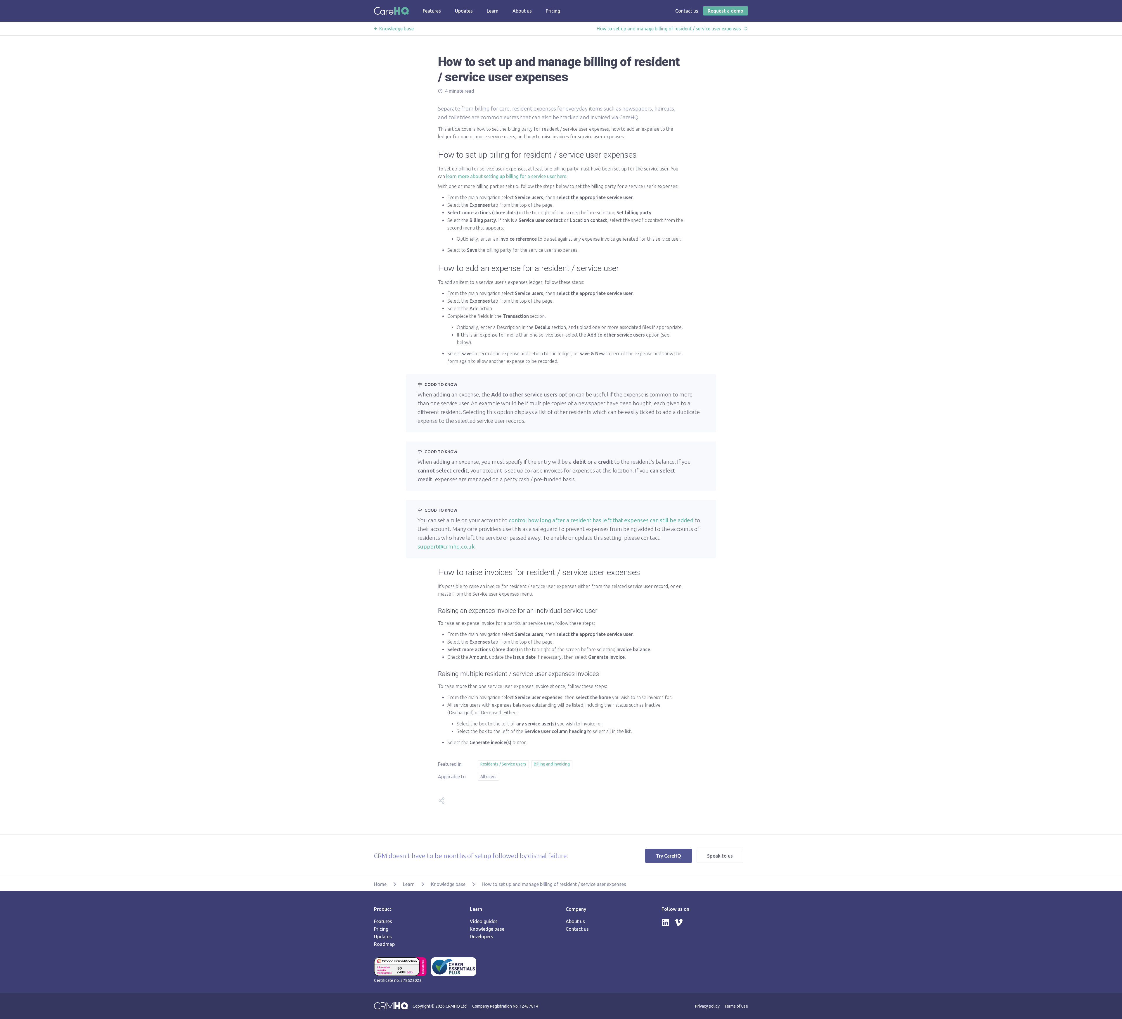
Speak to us (720, 855)
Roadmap (384, 944)
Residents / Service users (503, 764)
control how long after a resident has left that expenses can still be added (601, 520)
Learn (409, 884)
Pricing (381, 929)
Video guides (484, 921)
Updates (383, 936)
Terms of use (736, 1006)
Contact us (577, 929)
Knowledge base (396, 28)
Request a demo (725, 10)
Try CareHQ (668, 855)
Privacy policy (707, 1006)
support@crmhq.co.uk (446, 546)
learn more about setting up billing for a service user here (506, 176)
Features (383, 921)
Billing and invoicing (552, 764)
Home (380, 884)
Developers (481, 936)
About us (575, 921)
